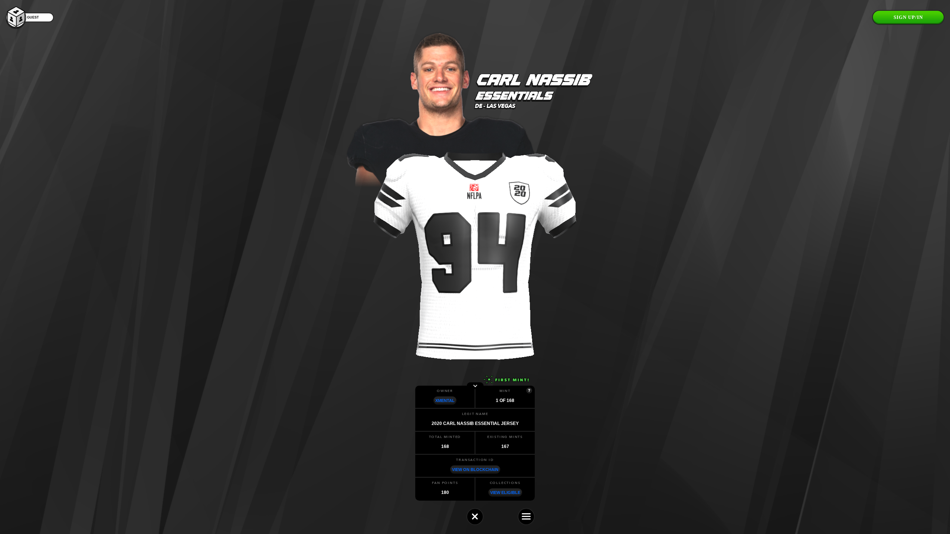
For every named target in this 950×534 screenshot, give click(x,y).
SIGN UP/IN (908, 17)
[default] (475, 516)
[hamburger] (526, 516)
